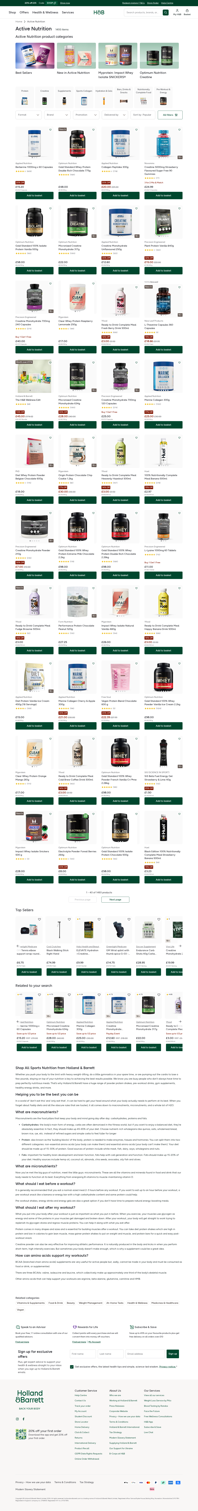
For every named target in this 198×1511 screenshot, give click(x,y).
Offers (24, 12)
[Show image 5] (124, 157)
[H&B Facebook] (23, 1419)
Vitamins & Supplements (31, 1302)
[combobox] (143, 12)
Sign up (172, 1353)
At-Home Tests (114, 1302)
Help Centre (167, 3)
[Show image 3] (36, 157)
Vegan (20, 1309)
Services (68, 12)
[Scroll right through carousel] (180, 945)
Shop (12, 12)
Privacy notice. (167, 1366)
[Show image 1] (32, 157)
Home (18, 21)
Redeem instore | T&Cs (133, 3)
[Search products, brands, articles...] (166, 12)
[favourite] (39, 919)
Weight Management (90, 1302)
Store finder (153, 3)
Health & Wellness (45, 12)
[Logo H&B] (99, 13)
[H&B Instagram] (17, 1419)
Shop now (65, 3)
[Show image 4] (122, 157)
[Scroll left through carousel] (17, 945)
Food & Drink (56, 1302)
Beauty (71, 1302)
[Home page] (99, 12)
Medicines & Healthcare (164, 1302)
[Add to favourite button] (50, 129)
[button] (28, 115)
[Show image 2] (34, 157)
